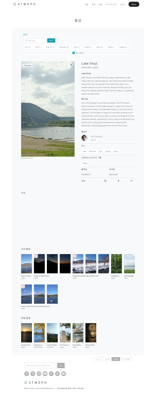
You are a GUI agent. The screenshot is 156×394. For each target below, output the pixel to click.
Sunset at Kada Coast (26, 345)
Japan (95, 67)
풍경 (93, 4)
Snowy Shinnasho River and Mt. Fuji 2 (86, 276)
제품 (87, 4)
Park (100, 151)
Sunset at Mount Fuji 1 (42, 276)
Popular (50, 47)
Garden (88, 47)
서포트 (122, 4)
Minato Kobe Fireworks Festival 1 (90, 345)
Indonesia (50, 347)
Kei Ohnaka (96, 136)
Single (84, 163)
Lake (84, 151)
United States (38, 347)
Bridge (123, 47)
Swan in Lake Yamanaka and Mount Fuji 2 (35, 306)
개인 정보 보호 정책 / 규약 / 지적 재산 (70, 388)
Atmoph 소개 (111, 4)
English (98, 359)
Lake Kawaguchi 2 (129, 276)
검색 (51, 40)
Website (93, 140)
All (28, 47)
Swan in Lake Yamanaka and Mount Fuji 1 (26, 276)
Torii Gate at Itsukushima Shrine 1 (65, 345)
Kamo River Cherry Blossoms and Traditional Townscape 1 (78, 345)
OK (61, 365)
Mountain (64, 47)
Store (133, 4)
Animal (111, 47)
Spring (107, 151)
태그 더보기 (80, 53)
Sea (76, 47)
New (38, 47)
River (99, 47)
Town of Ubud (52, 345)
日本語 (107, 359)
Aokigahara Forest (116, 276)
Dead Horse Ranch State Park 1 (39, 345)
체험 (100, 4)
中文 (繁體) (126, 359)
